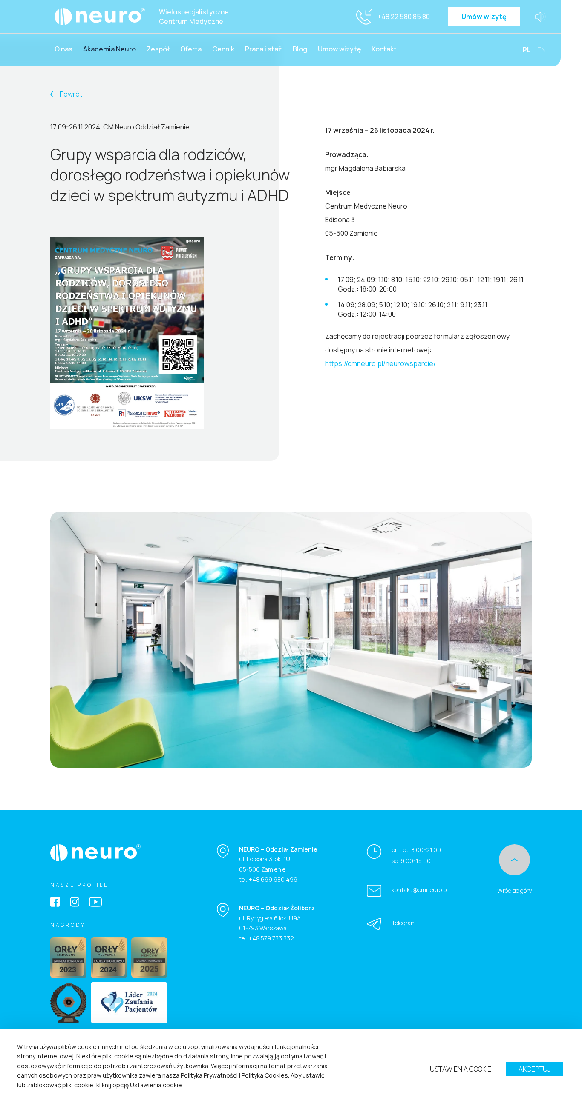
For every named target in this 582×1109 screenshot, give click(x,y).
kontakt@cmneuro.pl (420, 890)
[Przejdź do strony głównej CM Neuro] (95, 853)
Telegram (404, 923)
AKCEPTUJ (534, 1069)
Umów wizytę (484, 16)
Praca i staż (263, 49)
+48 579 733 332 (271, 938)
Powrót (70, 94)
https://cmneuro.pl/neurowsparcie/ (380, 363)
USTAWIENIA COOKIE (460, 1069)
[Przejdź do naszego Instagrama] (75, 903)
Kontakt (384, 49)
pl (526, 50)
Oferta (191, 49)
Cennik (223, 49)
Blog (300, 49)
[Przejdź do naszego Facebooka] (55, 903)
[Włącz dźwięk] (540, 16)
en (541, 50)
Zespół (158, 49)
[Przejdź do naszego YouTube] (95, 903)
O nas (63, 49)
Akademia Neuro (109, 49)
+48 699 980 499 (272, 879)
